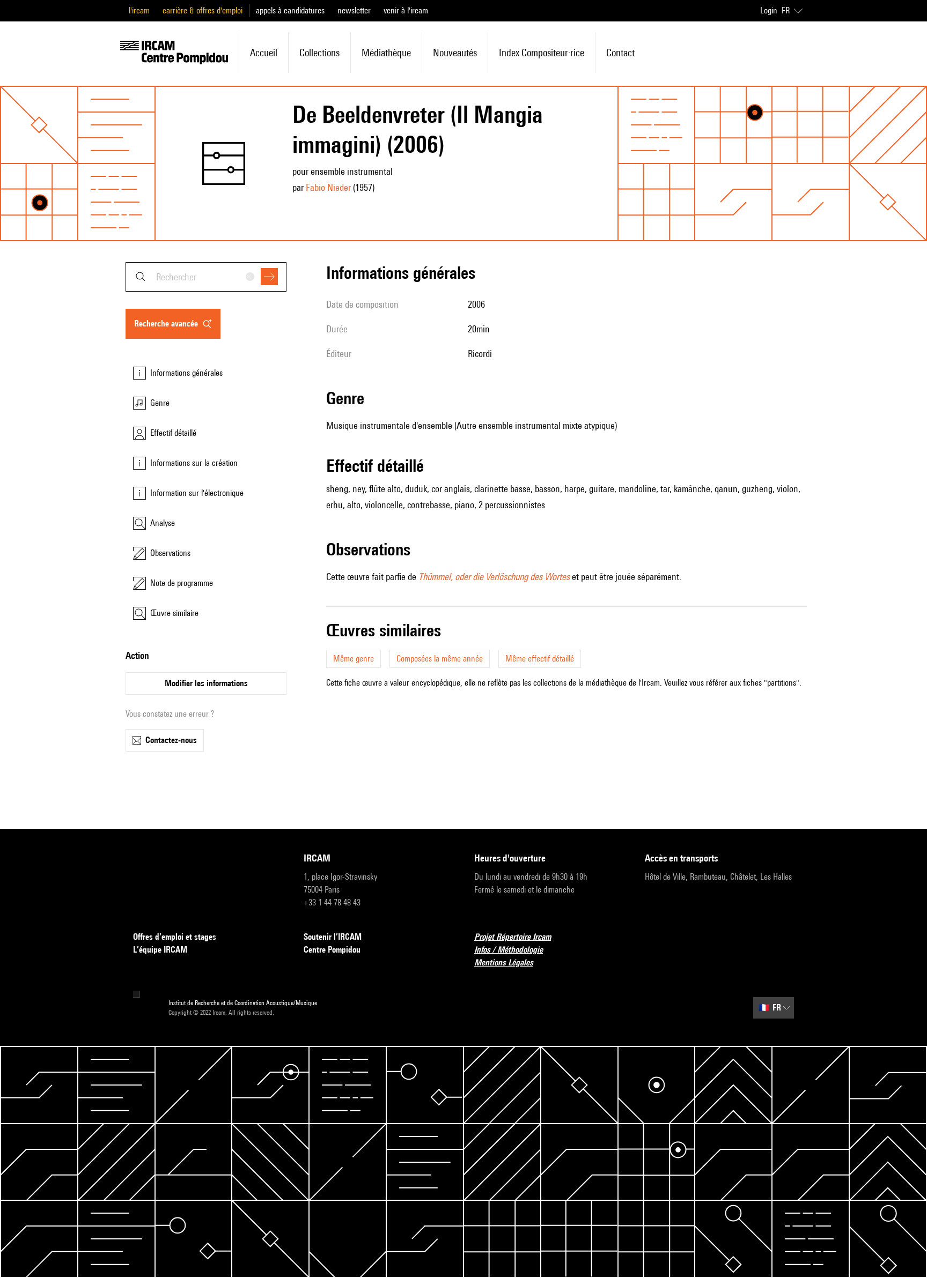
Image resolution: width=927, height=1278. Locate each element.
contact (620, 52)
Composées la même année (439, 658)
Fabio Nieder (328, 187)
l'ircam (139, 10)
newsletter (354, 10)
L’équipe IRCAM (160, 950)
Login (768, 10)
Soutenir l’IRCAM (333, 937)
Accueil (263, 52)
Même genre (353, 658)
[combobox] (206, 277)
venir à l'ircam (406, 10)
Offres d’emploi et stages (174, 937)
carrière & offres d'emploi (202, 10)
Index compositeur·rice (541, 52)
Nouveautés (455, 52)
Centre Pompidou (332, 950)
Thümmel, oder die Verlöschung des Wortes (494, 576)
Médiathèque (386, 52)
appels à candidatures (290, 10)
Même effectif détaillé (539, 658)
